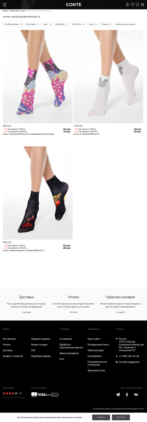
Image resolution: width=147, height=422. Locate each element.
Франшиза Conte (96, 370)
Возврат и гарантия (13, 356)
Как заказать (9, 338)
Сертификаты (95, 356)
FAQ (33, 350)
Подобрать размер (41, 356)
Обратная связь (96, 350)
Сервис (6, 329)
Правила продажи (40, 338)
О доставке (26, 312)
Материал (60, 24)
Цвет (45, 24)
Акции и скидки (39, 344)
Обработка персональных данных (71, 346)
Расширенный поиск (98, 344)
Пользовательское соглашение (97, 363)
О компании (65, 338)
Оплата (6, 344)
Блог (61, 358)
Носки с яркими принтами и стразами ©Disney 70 (23, 250)
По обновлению (11, 24)
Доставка (7, 350)
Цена (91, 24)
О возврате (120, 312)
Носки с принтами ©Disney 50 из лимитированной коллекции (28, 134)
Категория (31, 24)
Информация (93, 329)
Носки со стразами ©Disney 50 (86, 134)
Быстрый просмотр (38, 113)
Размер (105, 24)
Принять (101, 417)
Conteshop (64, 329)
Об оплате (73, 312)
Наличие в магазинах (125, 24)
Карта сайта (94, 338)
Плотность (77, 24)
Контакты (120, 329)
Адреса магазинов (69, 353)
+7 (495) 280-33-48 (129, 356)
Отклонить (121, 417)
